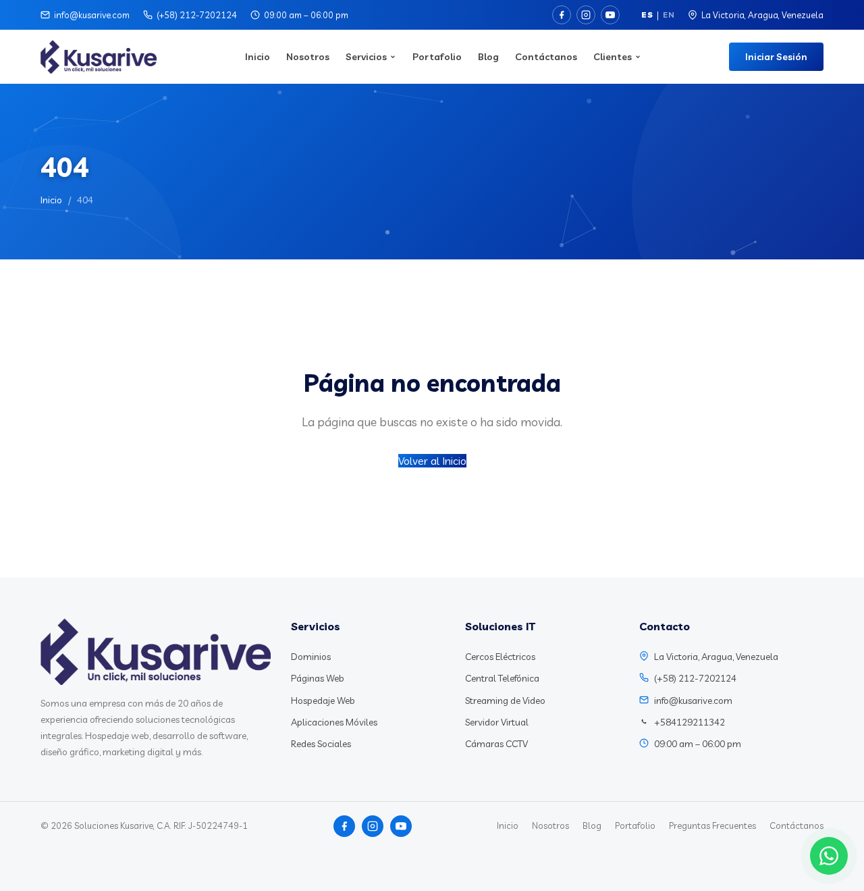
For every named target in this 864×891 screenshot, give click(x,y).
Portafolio (437, 57)
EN (668, 14)
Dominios (311, 657)
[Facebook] (561, 14)
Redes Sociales (321, 744)
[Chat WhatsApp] (829, 856)
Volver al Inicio (432, 460)
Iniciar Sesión (776, 57)
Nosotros (307, 57)
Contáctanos (546, 57)
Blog (488, 57)
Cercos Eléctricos (500, 657)
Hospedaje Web (323, 700)
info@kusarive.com (92, 14)
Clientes (612, 57)
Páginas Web (317, 678)
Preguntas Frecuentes (712, 825)
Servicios (366, 57)
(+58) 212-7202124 (197, 14)
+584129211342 (689, 722)
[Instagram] (585, 14)
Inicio (257, 57)
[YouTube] (610, 14)
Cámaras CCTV (496, 744)
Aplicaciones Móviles (334, 722)
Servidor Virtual (497, 722)
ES (647, 14)
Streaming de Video (505, 700)
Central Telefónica (502, 678)
